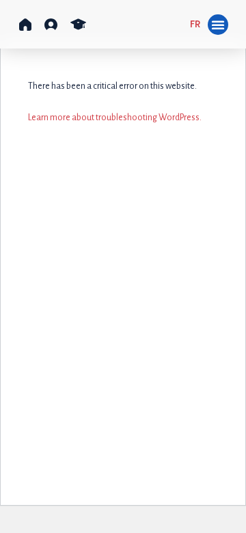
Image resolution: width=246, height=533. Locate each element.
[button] (25, 24)
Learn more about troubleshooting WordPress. (115, 117)
